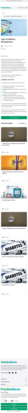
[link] (9, 373)
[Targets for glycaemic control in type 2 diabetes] (14, 225)
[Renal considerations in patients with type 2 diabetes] (14, 169)
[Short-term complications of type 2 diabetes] (14, 253)
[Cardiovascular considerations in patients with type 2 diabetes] (14, 140)
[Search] (18, 7)
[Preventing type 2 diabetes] (14, 197)
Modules (3, 13)
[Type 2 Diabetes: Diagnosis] (14, 282)
